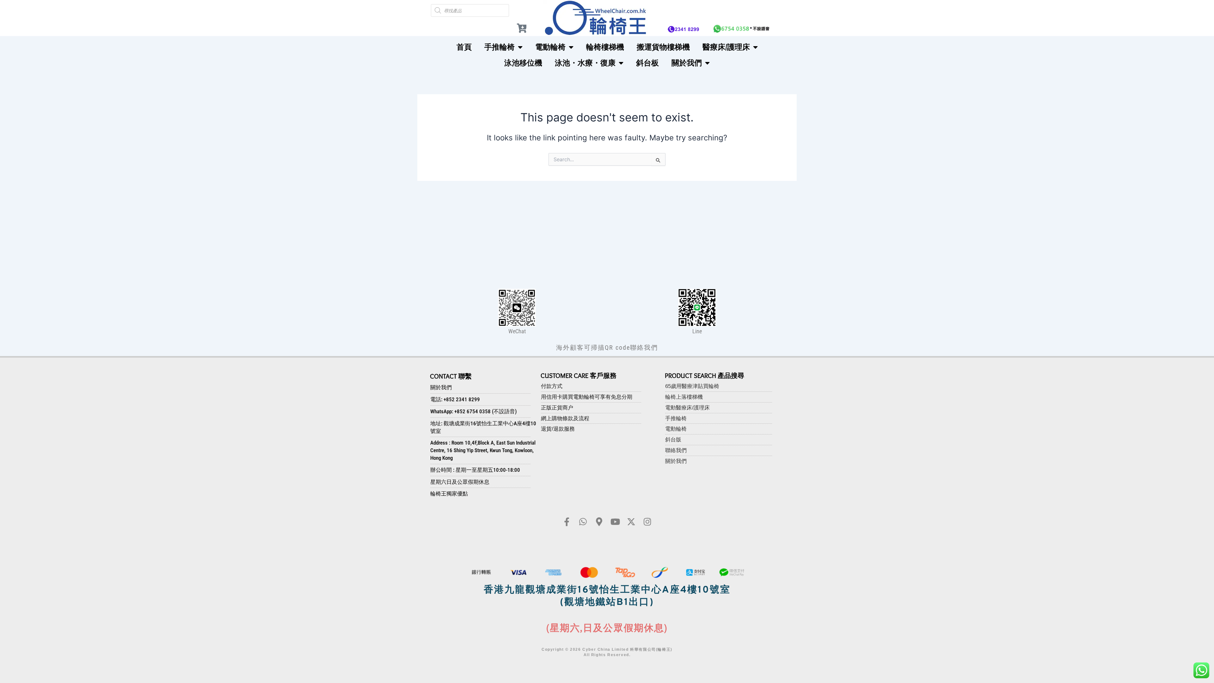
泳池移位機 (523, 62)
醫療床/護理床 (726, 47)
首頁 (464, 47)
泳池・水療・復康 (585, 62)
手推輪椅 (499, 47)
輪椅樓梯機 (605, 47)
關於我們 (686, 62)
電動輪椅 (550, 47)
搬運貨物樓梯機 (663, 47)
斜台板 (647, 62)
